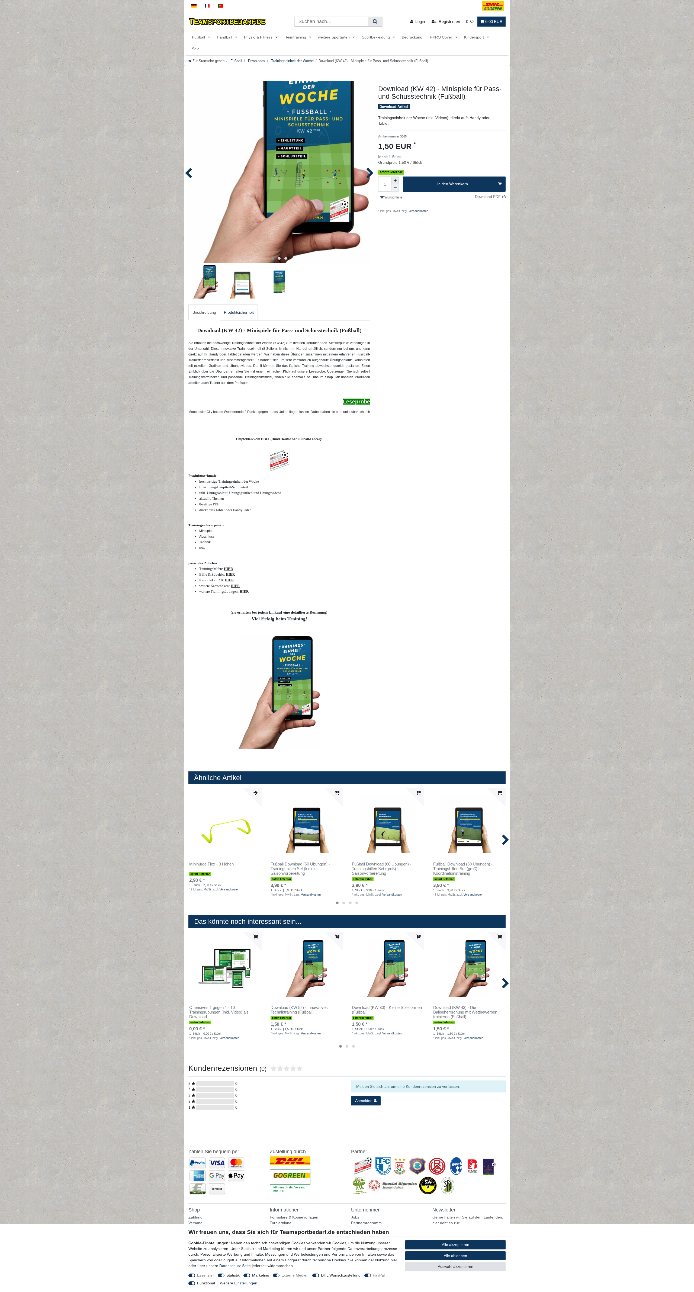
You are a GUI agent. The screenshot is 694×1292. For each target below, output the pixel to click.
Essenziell (205, 1275)
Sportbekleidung (376, 37)
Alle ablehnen (455, 1255)
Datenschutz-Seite (235, 1266)
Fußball (199, 37)
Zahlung (195, 1217)
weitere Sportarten (334, 37)
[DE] (194, 6)
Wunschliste (393, 197)
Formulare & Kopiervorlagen (294, 1217)
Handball (225, 37)
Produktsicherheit (239, 312)
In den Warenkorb (452, 184)
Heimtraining (295, 37)
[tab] (204, 312)
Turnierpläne (280, 1223)
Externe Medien (295, 1275)
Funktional (206, 1283)
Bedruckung (412, 37)
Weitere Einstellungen (238, 1283)
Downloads (256, 61)
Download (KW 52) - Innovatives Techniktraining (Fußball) (299, 1009)
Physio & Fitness (259, 37)
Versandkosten (418, 211)
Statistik (233, 1275)
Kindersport (474, 37)
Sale (196, 49)
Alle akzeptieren (455, 1244)
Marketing (260, 1275)
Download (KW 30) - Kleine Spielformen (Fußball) (387, 1009)
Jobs (355, 1217)
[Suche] (375, 21)
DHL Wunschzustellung (341, 1275)
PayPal (379, 1275)
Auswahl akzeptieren (455, 1266)
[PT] (220, 6)
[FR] (207, 6)
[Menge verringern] (395, 188)
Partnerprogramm (366, 1223)
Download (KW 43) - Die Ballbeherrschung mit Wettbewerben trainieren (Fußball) (465, 1012)
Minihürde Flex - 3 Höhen (211, 864)
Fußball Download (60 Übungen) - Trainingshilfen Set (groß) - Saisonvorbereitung (381, 869)
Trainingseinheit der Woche (292, 61)
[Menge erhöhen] (395, 180)
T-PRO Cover (441, 37)
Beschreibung (204, 312)
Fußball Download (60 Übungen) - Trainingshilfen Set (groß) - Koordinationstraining (463, 869)
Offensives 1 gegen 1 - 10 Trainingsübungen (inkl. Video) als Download (219, 1012)
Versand (195, 1223)
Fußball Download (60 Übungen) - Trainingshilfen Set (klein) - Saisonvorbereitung (300, 869)
